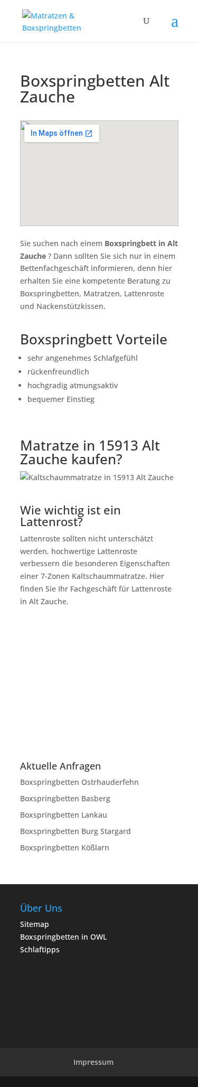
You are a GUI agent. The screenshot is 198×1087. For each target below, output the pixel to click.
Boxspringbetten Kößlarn (64, 847)
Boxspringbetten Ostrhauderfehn (79, 782)
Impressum (93, 1062)
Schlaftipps (40, 949)
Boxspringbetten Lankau (63, 815)
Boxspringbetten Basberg (65, 798)
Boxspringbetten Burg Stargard (75, 831)
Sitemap (34, 924)
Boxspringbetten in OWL (63, 937)
